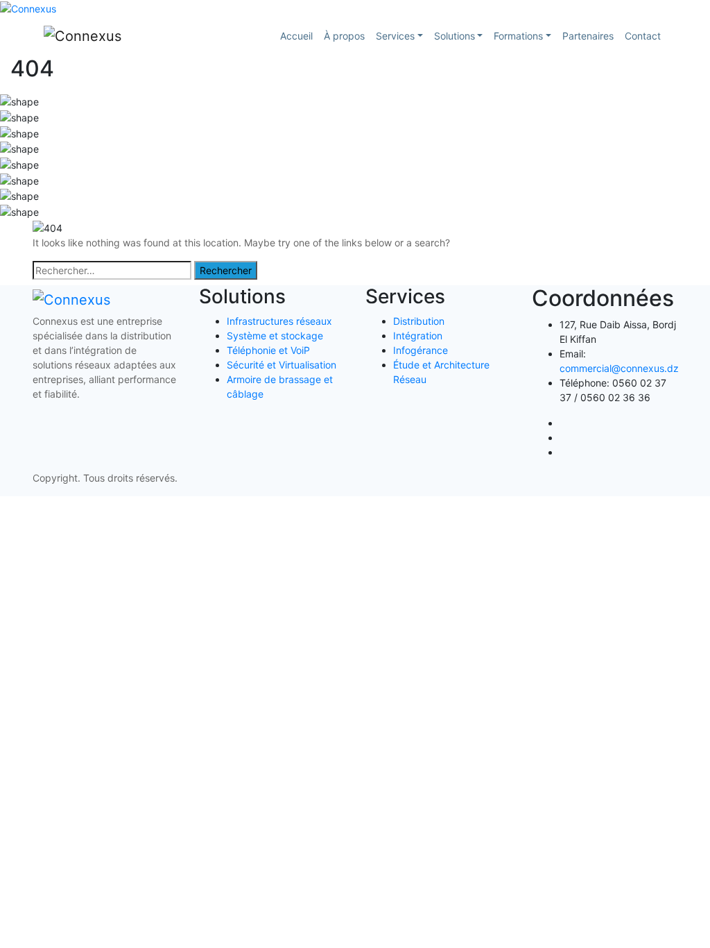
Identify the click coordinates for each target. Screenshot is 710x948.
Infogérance (420, 350)
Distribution (418, 321)
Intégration (417, 335)
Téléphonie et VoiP (268, 350)
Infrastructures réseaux (279, 321)
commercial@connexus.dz (619, 368)
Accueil (296, 36)
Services (395, 36)
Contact (643, 36)
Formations (518, 36)
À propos (344, 36)
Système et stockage (275, 335)
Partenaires (588, 36)
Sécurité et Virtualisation (281, 365)
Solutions (454, 36)
